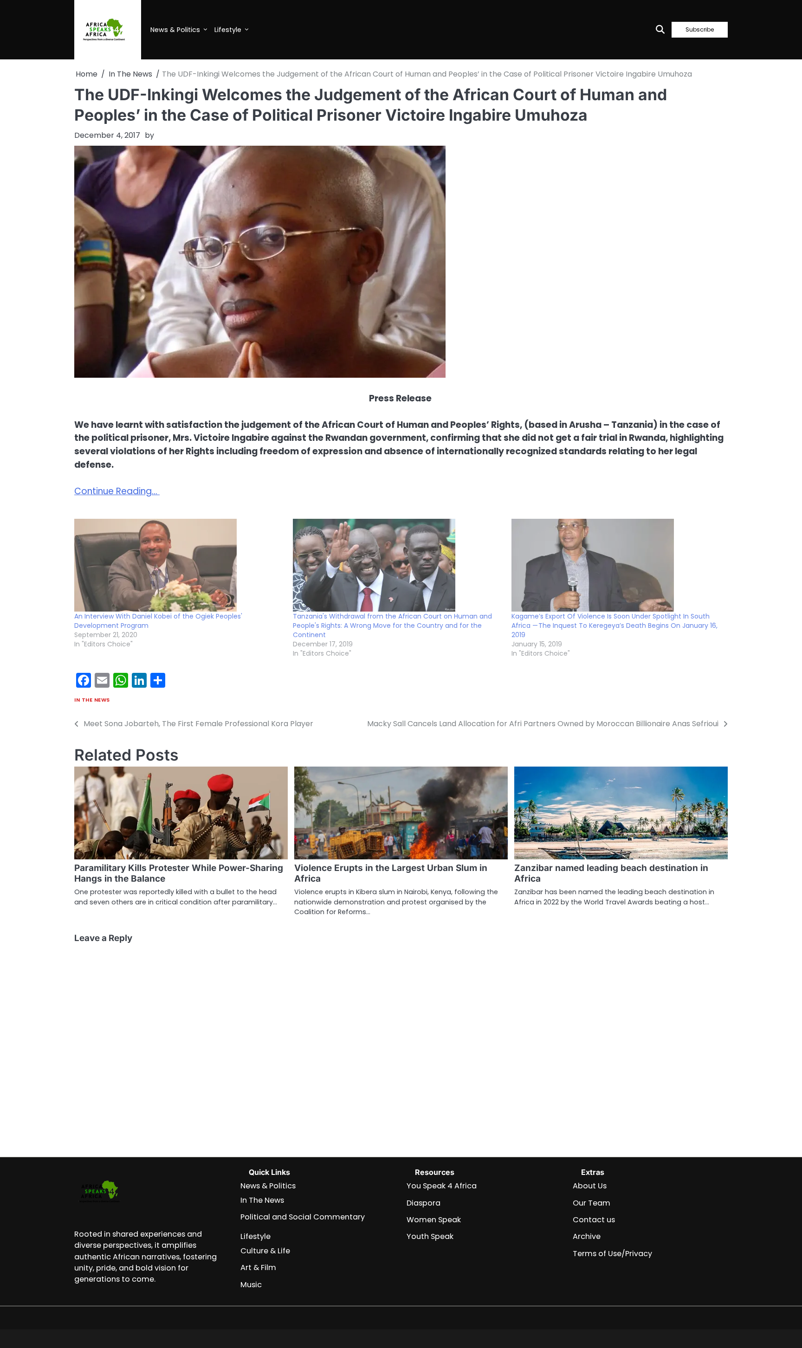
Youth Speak (430, 1236)
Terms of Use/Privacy (612, 1253)
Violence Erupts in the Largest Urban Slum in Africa (390, 873)
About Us (590, 1185)
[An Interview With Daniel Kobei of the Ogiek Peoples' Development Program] (179, 565)
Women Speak (434, 1219)
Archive (587, 1236)
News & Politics (175, 29)
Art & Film (258, 1267)
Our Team (591, 1203)
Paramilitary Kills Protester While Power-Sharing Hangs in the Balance (178, 873)
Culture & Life (265, 1250)
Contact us (594, 1219)
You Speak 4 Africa (442, 1185)
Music (251, 1284)
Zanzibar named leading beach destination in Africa (611, 873)
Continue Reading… (117, 491)
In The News (92, 700)
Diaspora (423, 1203)
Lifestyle (227, 29)
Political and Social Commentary (302, 1217)
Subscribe (700, 29)
